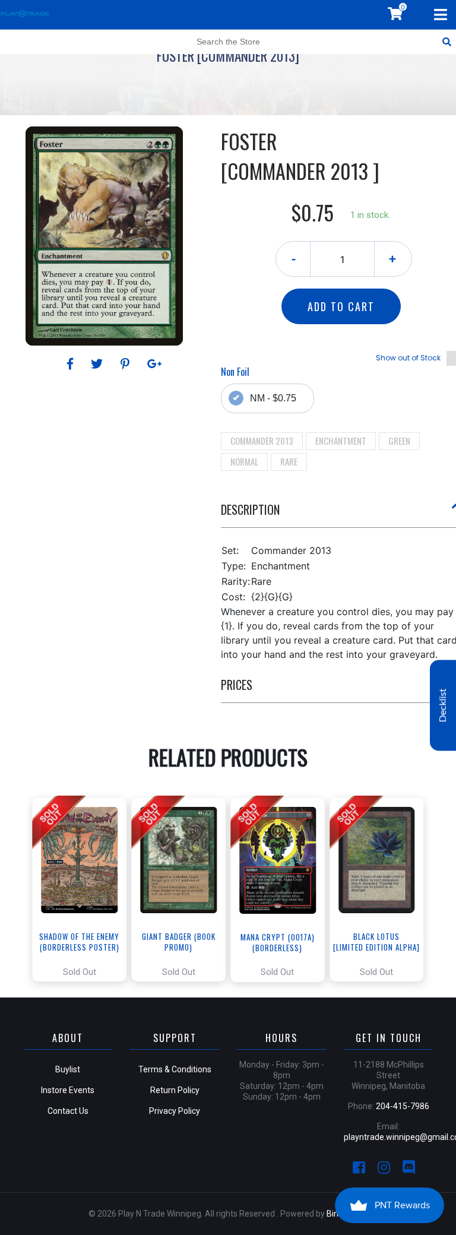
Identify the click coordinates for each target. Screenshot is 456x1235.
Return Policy (175, 1090)
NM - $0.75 (273, 398)
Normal (244, 461)
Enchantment (340, 440)
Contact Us (68, 1111)
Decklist (443, 706)
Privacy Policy (174, 1111)
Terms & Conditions (174, 1069)
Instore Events (67, 1090)
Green (399, 440)
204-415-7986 (402, 1106)
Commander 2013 (261, 440)
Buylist (67, 1069)
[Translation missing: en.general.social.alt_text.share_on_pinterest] (127, 364)
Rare (288, 461)
